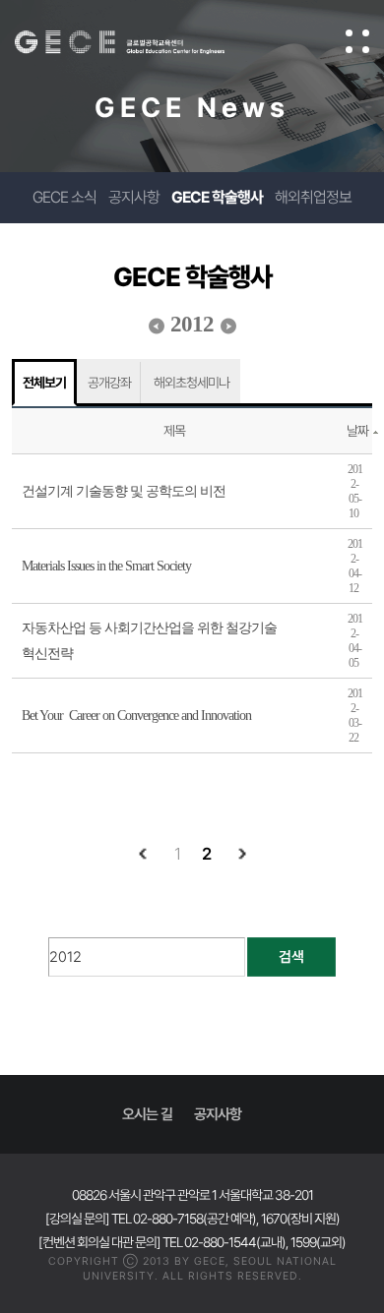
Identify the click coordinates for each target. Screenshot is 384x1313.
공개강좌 (109, 382)
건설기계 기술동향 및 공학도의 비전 (123, 491)
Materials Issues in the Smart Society (106, 566)
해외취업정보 (313, 197)
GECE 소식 (64, 197)
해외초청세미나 (191, 382)
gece (139, 42)
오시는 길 (147, 1114)
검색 (291, 957)
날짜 (357, 431)
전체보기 (44, 382)
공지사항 (134, 197)
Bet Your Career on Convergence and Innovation (136, 715)
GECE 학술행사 (217, 197)
